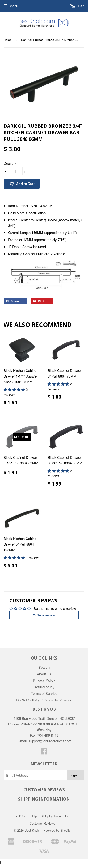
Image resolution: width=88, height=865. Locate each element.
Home (7, 39)
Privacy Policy (44, 680)
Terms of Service (44, 693)
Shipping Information (55, 816)
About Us (44, 673)
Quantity (10, 163)
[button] (15, 389)
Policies (20, 816)
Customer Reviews (42, 823)
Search (44, 667)
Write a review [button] (44, 614)
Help (34, 816)
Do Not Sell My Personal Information (44, 699)
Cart (80, 5)
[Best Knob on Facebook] (44, 752)
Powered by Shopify (57, 830)
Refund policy (44, 686)
